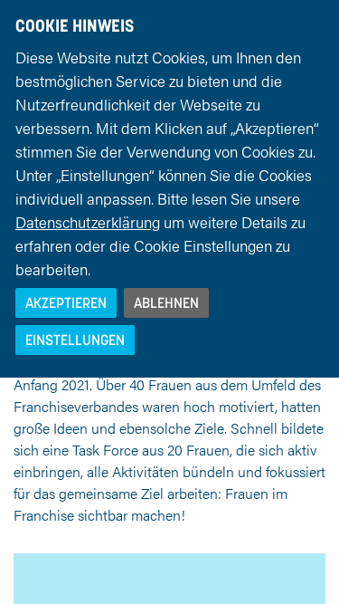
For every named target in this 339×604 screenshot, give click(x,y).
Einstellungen (75, 340)
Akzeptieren (66, 302)
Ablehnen (166, 302)
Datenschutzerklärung (87, 222)
